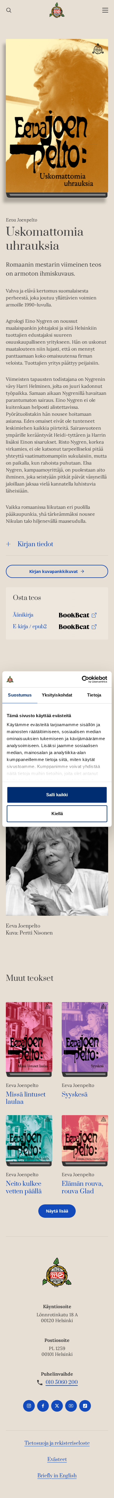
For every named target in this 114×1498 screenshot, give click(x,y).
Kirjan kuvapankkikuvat (53, 571)
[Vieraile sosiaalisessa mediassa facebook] (43, 1406)
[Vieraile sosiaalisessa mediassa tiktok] (85, 1406)
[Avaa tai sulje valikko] (105, 10)
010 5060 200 (62, 1382)
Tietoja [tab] (94, 694)
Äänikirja (23, 616)
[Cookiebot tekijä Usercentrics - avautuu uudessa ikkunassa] (82, 679)
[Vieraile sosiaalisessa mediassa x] (57, 1406)
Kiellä (57, 813)
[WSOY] (57, 10)
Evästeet (57, 1459)
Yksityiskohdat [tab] (57, 694)
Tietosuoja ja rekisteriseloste (57, 1443)
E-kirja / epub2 (30, 628)
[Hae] (9, 10)
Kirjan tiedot (35, 544)
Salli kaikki (57, 794)
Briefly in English (57, 1476)
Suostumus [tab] (20, 694)
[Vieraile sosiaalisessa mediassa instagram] (29, 1406)
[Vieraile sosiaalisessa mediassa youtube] (71, 1406)
